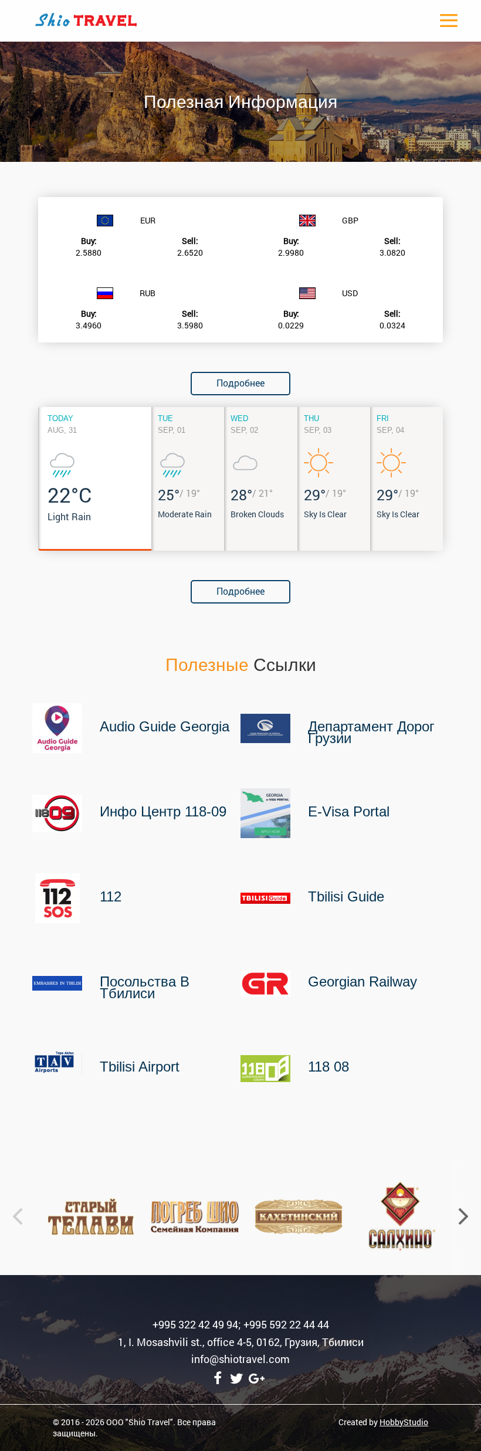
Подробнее (240, 383)
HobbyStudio (404, 1422)
